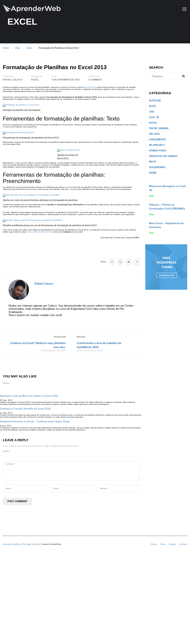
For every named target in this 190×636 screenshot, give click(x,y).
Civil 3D (154, 117)
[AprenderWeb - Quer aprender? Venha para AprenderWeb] (32, 11)
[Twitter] (128, 262)
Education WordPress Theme (15, 544)
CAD (151, 111)
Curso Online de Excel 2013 (39, 232)
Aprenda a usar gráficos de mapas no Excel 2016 (29, 395)
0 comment (95, 79)
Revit (152, 161)
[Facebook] (112, 262)
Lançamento (157, 139)
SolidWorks (157, 167)
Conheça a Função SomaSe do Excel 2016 (25, 408)
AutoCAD (155, 100)
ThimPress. (35, 544)
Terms (162, 544)
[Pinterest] (137, 262)
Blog (152, 106)
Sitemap (172, 544)
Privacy (154, 544)
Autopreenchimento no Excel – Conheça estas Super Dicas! (35, 421)
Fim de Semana (158, 128)
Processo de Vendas (163, 156)
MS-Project (157, 145)
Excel (35, 79)
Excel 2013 (89, 87)
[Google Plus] (120, 262)
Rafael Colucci (12, 79)
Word (152, 172)
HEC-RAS (154, 134)
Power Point (157, 150)
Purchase (183, 544)
